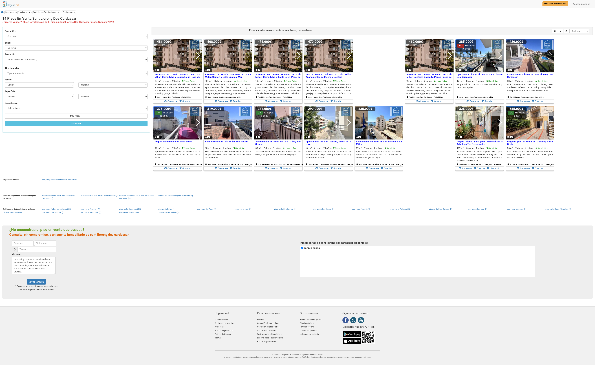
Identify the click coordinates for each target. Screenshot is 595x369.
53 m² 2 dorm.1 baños (279, 156)
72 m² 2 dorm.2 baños (330, 156)
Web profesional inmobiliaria (269, 334)
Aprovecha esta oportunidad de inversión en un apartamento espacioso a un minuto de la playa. (177, 154)
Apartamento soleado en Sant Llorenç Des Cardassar (530, 76)
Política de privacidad (224, 330)
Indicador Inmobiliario (309, 334)
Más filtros (75, 116)
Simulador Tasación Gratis (555, 4)
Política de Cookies (223, 334)
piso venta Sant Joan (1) (91, 212)
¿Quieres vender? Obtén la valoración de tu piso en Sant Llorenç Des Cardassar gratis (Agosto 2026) (58, 22)
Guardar (186, 101)
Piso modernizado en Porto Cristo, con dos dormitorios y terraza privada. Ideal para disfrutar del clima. (530, 154)
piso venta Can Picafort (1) (53, 212)
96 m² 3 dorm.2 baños (429, 89)
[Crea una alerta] (567, 31)
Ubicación (495, 168)
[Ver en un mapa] (561, 31)
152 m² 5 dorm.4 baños (479, 156)
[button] (69, 12)
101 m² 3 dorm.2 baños (228, 89)
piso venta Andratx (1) (12, 212)
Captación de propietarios (268, 327)
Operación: (10, 31)
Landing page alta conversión (270, 338)
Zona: (8, 42)
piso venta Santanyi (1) (129, 212)
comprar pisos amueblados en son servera (59, 180)
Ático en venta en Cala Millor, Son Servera (226, 141)
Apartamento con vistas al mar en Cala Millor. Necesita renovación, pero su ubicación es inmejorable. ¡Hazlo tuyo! (379, 154)
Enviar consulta (36, 282)
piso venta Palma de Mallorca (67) (56, 209)
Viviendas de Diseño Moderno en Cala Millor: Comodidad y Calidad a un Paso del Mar (177, 77)
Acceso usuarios (581, 4)
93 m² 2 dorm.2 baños (328, 89)
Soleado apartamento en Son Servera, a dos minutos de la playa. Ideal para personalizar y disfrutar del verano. (328, 154)
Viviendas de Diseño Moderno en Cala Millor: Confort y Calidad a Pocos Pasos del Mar (429, 77)
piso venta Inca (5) (243, 209)
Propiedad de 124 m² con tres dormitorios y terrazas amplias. (479, 86)
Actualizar (76, 123)
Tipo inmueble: (12, 68)
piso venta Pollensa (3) (400, 209)
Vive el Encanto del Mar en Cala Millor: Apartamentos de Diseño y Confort (328, 76)
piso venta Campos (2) (477, 209)
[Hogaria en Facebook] (346, 320)
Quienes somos (221, 319)
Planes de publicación (266, 341)
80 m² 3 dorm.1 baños (229, 156)
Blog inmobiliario (307, 323)
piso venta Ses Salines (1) (168, 212)
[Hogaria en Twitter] (354, 321)
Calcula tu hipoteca (308, 330)
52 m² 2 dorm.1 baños (380, 156)
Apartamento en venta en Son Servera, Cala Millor (379, 143)
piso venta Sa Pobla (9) (206, 209)
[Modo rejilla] (555, 31)
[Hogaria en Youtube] (362, 320)
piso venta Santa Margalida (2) (558, 209)
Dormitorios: (11, 103)
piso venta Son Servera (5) (285, 209)
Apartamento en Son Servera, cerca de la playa (328, 143)
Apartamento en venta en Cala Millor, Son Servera (278, 143)
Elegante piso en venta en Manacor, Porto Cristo (530, 143)
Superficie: (10, 91)
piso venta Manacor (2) (516, 209)
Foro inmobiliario (307, 327)
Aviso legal (219, 327)
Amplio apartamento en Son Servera (173, 141)
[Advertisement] (379, 72)
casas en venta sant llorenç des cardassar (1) (99, 196)
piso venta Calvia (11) (167, 209)
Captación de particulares (268, 323)
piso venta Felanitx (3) (361, 209)
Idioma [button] (218, 338)
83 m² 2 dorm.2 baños (530, 89)
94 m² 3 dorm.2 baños (179, 156)
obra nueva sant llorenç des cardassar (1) (175, 196)
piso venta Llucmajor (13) (130, 209)
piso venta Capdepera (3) (323, 209)
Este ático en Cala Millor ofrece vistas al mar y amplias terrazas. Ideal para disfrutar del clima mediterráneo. (228, 154)
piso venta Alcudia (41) (90, 209)
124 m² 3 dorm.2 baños (479, 89)
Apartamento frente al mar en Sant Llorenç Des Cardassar (479, 76)
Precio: (8, 79)
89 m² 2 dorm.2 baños (177, 89)
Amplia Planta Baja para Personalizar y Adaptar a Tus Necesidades (479, 143)
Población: (10, 54)
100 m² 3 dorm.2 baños (278, 89)
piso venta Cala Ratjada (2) (440, 209)
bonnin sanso (312, 248)
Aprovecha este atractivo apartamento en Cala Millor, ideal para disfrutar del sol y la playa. (278, 153)
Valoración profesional (267, 330)
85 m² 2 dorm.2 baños (531, 156)
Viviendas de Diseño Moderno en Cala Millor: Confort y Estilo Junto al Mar (228, 76)
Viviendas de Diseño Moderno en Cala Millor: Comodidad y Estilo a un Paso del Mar (278, 77)
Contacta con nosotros (224, 323)
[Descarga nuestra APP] (358, 337)
